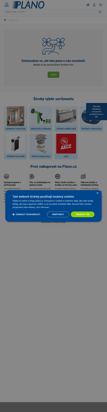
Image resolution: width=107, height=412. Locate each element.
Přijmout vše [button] (83, 214)
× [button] (97, 193)
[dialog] (53, 206)
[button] (26, 214)
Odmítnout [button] (58, 214)
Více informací (42, 207)
